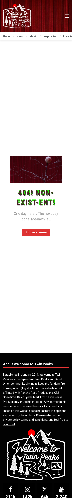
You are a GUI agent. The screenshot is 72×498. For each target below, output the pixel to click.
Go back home (36, 232)
